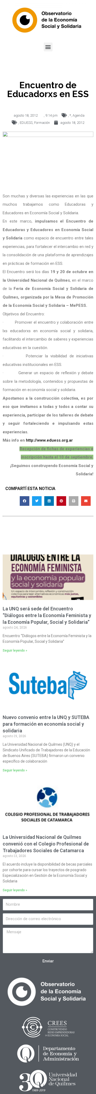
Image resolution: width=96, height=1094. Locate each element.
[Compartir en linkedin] (49, 501)
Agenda (79, 115)
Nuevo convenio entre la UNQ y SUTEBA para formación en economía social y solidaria (46, 723)
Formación (42, 123)
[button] (48, 47)
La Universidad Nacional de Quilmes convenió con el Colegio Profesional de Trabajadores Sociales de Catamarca (46, 843)
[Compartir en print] (73, 501)
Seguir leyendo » (15, 650)
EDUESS (26, 123)
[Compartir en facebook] (24, 501)
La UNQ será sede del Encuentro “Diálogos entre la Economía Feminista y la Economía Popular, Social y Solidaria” (47, 615)
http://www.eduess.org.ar (50, 440)
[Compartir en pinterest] (61, 501)
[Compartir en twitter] (37, 501)
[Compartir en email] (86, 501)
